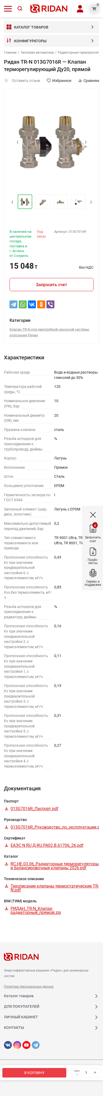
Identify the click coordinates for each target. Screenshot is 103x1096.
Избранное (61, 80)
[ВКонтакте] (32, 304)
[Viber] (50, 304)
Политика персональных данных (29, 986)
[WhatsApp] (23, 304)
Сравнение (92, 80)
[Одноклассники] (41, 304)
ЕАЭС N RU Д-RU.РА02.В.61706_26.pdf (47, 845)
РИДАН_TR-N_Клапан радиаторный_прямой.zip (36, 910)
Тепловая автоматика (37, 52)
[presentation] (17, 142)
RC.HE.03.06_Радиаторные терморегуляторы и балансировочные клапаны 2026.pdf (55, 865)
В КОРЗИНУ (34, 1073)
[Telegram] (13, 304)
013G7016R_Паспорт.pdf (34, 808)
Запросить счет (51, 284)
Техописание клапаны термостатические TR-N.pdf (55, 888)
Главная (10, 52)
